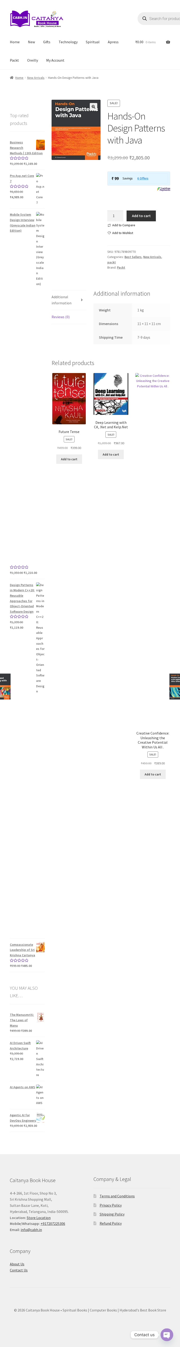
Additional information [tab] (61, 299)
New (31, 42)
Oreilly (32, 60)
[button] (93, 107)
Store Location (39, 1217)
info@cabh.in (31, 1229)
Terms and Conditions (117, 1196)
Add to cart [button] (69, 459)
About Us (17, 1264)
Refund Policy (111, 1223)
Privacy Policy (111, 1205)
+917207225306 (53, 1223)
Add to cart (141, 215)
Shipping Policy (112, 1214)
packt (111, 262)
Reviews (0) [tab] (61, 316)
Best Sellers (133, 257)
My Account (55, 60)
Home (15, 42)
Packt (14, 60)
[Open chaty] (167, 1335)
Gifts (46, 42)
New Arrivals (36, 77)
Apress (113, 42)
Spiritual (93, 42)
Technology (68, 42)
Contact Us (19, 1270)
